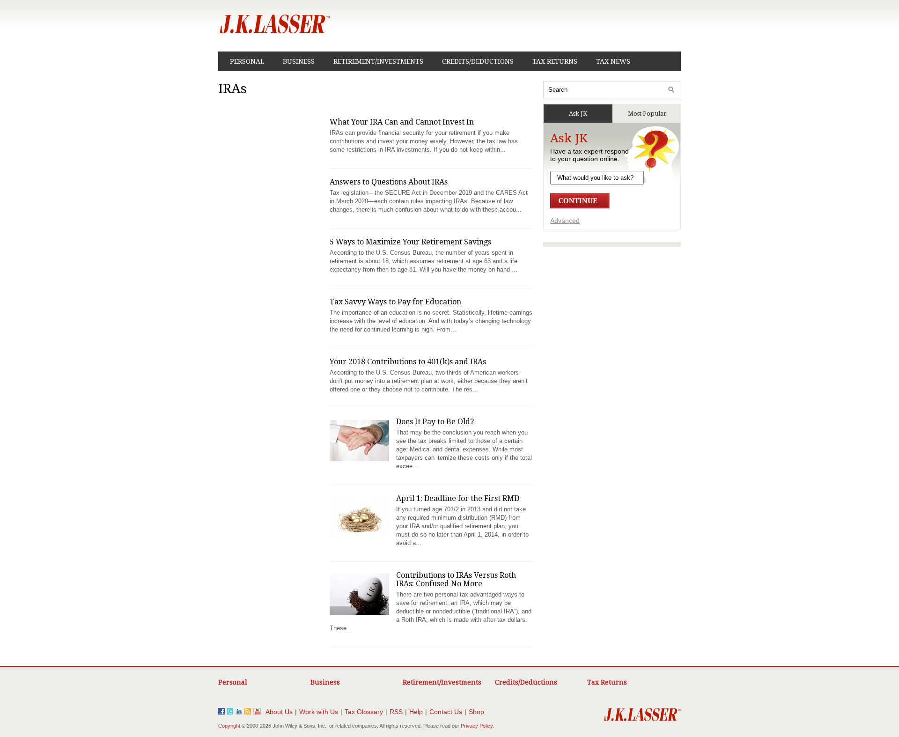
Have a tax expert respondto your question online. (589, 154)
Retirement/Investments (378, 61)
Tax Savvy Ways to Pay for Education (395, 301)
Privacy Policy (477, 726)
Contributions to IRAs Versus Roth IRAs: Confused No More (456, 579)
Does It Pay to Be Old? (435, 421)
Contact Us (445, 711)
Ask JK (578, 113)
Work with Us (318, 711)
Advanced (565, 220)
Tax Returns (554, 61)
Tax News (613, 61)
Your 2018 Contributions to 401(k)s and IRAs (408, 361)
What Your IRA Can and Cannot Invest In (402, 122)
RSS (396, 711)
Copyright (229, 726)
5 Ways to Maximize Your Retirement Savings (410, 241)
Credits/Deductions (478, 61)
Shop (476, 711)
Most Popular (647, 113)
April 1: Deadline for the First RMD (457, 498)
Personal (247, 61)
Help (416, 711)
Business (299, 61)
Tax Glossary (364, 711)
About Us (279, 711)
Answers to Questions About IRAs (389, 181)
